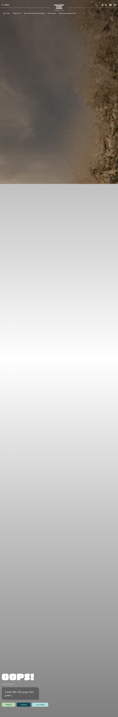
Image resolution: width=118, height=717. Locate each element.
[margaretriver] (110, 5)
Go (71, 5)
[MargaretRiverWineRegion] (106, 5)
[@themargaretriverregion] (102, 5)
